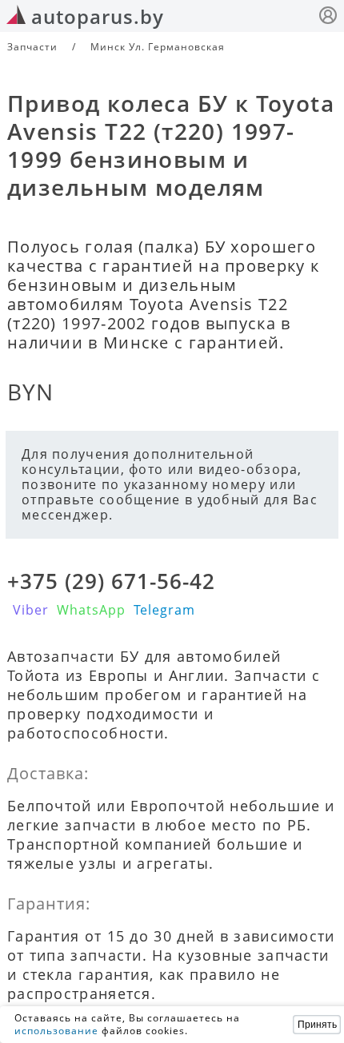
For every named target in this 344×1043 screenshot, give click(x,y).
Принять (317, 1024)
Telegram (164, 610)
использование (56, 1030)
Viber (31, 610)
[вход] (328, 17)
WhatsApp (91, 610)
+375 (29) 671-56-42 (111, 581)
